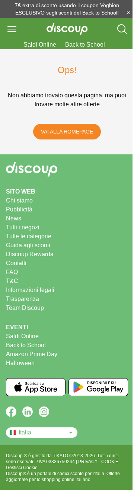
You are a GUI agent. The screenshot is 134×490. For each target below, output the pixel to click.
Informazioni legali (30, 290)
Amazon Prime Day (31, 354)
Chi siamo (19, 200)
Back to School (85, 44)
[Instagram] (44, 411)
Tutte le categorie (28, 236)
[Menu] (12, 29)
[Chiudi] (128, 12)
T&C (12, 281)
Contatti (16, 263)
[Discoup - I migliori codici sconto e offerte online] (67, 29)
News (13, 218)
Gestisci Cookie (22, 467)
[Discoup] (67, 169)
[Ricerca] (122, 29)
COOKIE (110, 461)
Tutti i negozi (22, 227)
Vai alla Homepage (67, 132)
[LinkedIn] (27, 411)
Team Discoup (25, 308)
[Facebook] (11, 411)
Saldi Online (39, 44)
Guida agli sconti (28, 245)
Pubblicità (19, 209)
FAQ (12, 272)
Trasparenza (22, 299)
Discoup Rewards (29, 254)
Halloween (20, 363)
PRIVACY (88, 461)
